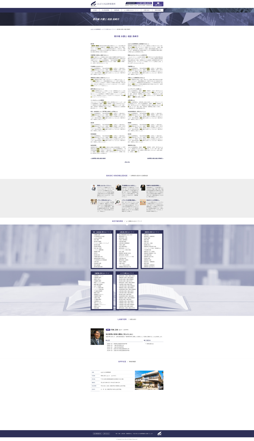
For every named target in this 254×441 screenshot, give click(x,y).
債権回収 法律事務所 (149, 265)
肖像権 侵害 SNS (98, 256)
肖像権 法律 (97, 234)
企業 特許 (96, 261)
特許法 (95, 253)
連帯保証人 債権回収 (149, 236)
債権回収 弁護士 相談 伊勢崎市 (127, 297)
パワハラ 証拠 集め (99, 289)
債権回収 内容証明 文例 (150, 246)
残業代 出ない (97, 306)
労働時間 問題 (97, 296)
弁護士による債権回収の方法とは (136, 77)
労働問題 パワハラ (98, 276)
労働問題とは (131, 66)
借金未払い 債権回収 (149, 261)
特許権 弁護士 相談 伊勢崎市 (126, 279)
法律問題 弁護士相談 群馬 (125, 284)
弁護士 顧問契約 (123, 239)
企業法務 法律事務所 (124, 243)
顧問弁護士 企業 (123, 238)
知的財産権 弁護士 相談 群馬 (126, 296)
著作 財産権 (97, 265)
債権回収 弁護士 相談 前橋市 (126, 277)
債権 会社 (146, 241)
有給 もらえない (98, 302)
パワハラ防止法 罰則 (124, 265)
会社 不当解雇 (97, 286)
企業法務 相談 (122, 241)
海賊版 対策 (97, 251)
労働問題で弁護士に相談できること (100, 55)
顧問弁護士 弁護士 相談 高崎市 (127, 282)
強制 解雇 (96, 308)
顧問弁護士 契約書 (123, 255)
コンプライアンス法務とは (134, 89)
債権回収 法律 (147, 260)
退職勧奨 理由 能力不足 (125, 266)
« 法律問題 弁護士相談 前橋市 (98, 158)
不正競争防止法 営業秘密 (100, 260)
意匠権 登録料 (97, 246)
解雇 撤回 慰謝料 (98, 284)
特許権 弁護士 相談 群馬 (125, 299)
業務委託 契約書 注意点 (125, 253)
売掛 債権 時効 (147, 255)
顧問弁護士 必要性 (123, 260)
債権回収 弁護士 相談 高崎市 (126, 287)
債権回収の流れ (132, 145)
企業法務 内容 (122, 258)
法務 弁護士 (122, 263)
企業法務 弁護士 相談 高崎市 (126, 292)
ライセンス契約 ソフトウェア (101, 243)
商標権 (129, 122)
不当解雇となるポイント (97, 66)
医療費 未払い (147, 245)
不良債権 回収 (147, 250)
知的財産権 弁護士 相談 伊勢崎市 (127, 289)
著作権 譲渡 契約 (98, 266)
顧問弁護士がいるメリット (97, 89)
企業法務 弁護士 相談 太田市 (126, 291)
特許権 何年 (97, 255)
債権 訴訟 (146, 234)
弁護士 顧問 (122, 245)
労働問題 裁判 (97, 277)
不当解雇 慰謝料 (98, 291)
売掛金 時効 (147, 258)
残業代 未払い (97, 279)
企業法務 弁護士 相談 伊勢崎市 (127, 286)
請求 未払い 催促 (148, 243)
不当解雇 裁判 (97, 299)
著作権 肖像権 (97, 241)
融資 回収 (146, 239)
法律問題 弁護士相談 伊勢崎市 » (155, 158)
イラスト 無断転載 (98, 250)
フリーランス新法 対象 (125, 250)
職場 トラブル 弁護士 (99, 282)
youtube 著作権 (98, 238)
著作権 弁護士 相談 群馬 (125, 294)
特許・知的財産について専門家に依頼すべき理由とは (104, 111)
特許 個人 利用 (97, 248)
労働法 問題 (97, 297)
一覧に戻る (127, 162)
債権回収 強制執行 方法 (150, 253)
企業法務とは (131, 100)
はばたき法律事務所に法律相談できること (138, 43)
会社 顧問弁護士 (123, 246)
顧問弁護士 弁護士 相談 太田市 (127, 276)
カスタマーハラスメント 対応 (126, 256)
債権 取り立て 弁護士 (149, 251)
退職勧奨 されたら (98, 294)
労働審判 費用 (97, 281)
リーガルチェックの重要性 (97, 100)
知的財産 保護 (97, 263)
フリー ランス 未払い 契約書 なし (152, 248)
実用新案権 (93, 134)
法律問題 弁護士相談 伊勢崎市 (126, 304)
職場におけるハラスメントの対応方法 (137, 55)
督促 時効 (146, 263)
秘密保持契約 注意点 (99, 258)
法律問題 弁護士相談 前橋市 (126, 306)
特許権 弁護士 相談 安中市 (125, 281)
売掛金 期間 (147, 238)
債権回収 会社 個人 (149, 256)
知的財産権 (93, 145)
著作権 (92, 43)
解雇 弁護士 (97, 292)
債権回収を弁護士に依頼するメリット (100, 77)
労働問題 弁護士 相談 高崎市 (126, 301)
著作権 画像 (97, 245)
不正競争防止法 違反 (99, 236)
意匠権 (92, 122)
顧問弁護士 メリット (124, 248)
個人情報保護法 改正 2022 (125, 234)
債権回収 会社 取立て (149, 266)
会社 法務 (121, 251)
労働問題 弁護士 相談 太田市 (126, 302)
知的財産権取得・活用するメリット (137, 111)
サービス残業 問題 (98, 287)
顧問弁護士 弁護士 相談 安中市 (127, 308)
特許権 (129, 134)
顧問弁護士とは (123, 236)
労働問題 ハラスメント (100, 304)
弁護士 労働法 (122, 261)
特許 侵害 (96, 239)
